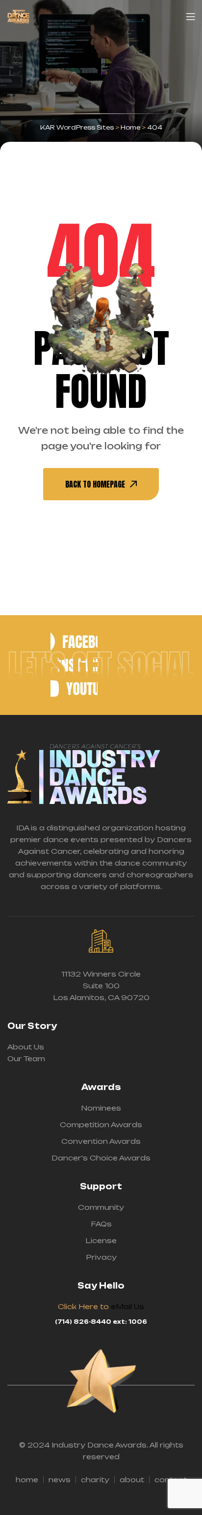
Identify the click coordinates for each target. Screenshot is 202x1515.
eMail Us (127, 1306)
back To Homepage (95, 484)
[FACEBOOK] (74, 641)
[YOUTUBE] (74, 688)
